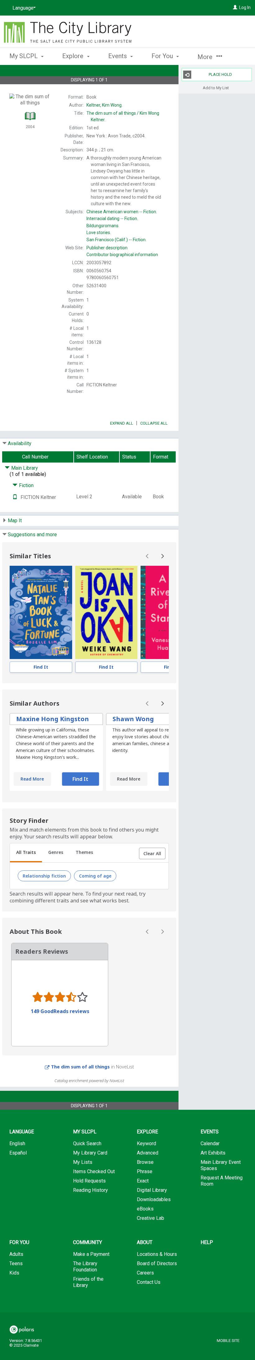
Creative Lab (150, 1218)
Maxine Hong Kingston (52, 719)
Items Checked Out (94, 1171)
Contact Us (148, 1282)
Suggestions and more (32, 534)
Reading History (90, 1190)
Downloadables (154, 1199)
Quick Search (87, 1143)
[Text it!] (14, 497)
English (17, 1143)
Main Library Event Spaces (221, 1165)
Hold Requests (89, 1181)
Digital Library (152, 1190)
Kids (14, 1273)
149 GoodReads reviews (60, 1011)
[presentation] (41, 612)
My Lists (82, 1162)
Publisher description (107, 247)
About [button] (144, 1242)
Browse (145, 1162)
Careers (145, 1273)
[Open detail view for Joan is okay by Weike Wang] (106, 612)
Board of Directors (157, 1263)
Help (207, 1242)
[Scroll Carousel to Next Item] (162, 556)
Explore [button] (73, 56)
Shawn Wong (133, 719)
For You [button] (162, 56)
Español (18, 1153)
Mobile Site (228, 1340)
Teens (16, 1263)
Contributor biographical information (122, 254)
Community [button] (87, 1242)
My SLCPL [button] (24, 56)
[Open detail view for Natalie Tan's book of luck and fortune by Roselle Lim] (41, 612)
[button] (152, 854)
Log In (245, 7)
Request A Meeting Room (222, 1181)
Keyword (146, 1143)
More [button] (205, 57)
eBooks (145, 1209)
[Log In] (235, 7)
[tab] (26, 853)
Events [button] (118, 56)
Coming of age (95, 876)
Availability (19, 443)
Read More (32, 779)
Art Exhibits (213, 1153)
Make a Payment (91, 1254)
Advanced (147, 1153)
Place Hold (220, 74)
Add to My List (216, 87)
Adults (16, 1254)
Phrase (144, 1171)
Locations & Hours (157, 1254)
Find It (41, 667)
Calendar (210, 1143)
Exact (143, 1181)
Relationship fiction (44, 876)
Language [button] (21, 1132)
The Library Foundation (85, 1267)
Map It (15, 520)
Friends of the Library (88, 1282)
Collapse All (154, 423)
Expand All (121, 423)
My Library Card (90, 1153)
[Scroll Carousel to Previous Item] (147, 556)
